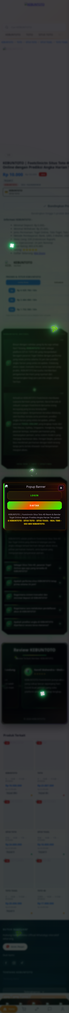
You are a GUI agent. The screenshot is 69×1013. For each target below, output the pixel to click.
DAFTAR (34, 505)
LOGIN (34, 495)
